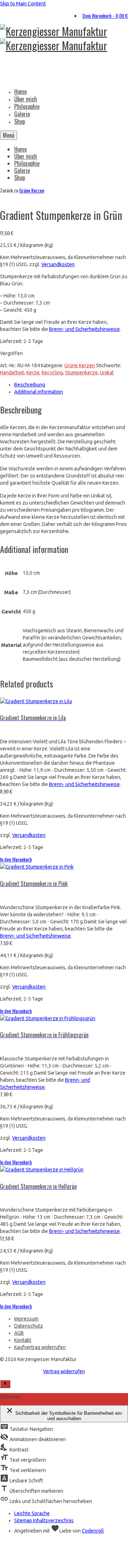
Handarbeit (12, 372)
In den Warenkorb (16, 859)
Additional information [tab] (38, 392)
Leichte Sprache (32, 1513)
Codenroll (93, 1531)
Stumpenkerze (81, 372)
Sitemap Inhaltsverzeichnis (44, 1520)
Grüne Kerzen (31, 190)
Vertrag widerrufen (64, 1371)
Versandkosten (58, 264)
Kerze (32, 372)
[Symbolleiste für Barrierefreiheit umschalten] (5, 1384)
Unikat (107, 372)
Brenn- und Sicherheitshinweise (84, 329)
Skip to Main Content (23, 3)
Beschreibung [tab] (29, 385)
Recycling (52, 372)
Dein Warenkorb (105, 15)
